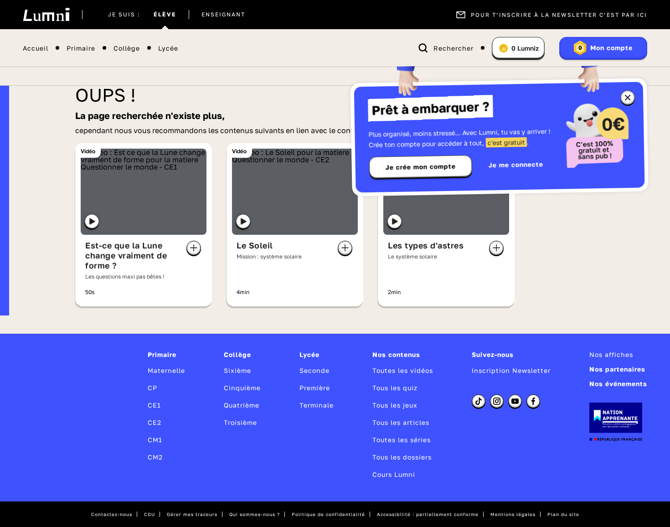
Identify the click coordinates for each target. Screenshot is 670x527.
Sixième (237, 370)
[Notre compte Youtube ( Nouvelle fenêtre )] (515, 401)
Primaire (81, 48)
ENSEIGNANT (223, 14)
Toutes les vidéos (402, 370)
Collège (126, 48)
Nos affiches (611, 354)
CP (152, 388)
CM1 (155, 440)
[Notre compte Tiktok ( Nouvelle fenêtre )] (478, 401)
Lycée (168, 48)
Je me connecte (516, 164)
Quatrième (241, 405)
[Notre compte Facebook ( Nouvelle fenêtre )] (533, 401)
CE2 (154, 422)
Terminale (316, 405)
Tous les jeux (394, 405)
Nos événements (618, 384)
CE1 (154, 405)
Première (314, 388)
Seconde (314, 370)
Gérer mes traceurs (192, 514)
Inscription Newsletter (511, 370)
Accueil (35, 48)
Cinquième (242, 388)
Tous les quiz (394, 388)
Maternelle (166, 370)
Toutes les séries (401, 440)
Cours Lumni (393, 474)
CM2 (155, 457)
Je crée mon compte (421, 166)
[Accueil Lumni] (46, 14)
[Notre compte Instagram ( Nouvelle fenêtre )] (497, 401)
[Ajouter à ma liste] (193, 248)
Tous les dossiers (402, 457)
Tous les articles (400, 422)
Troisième (240, 422)
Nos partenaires (617, 369)
